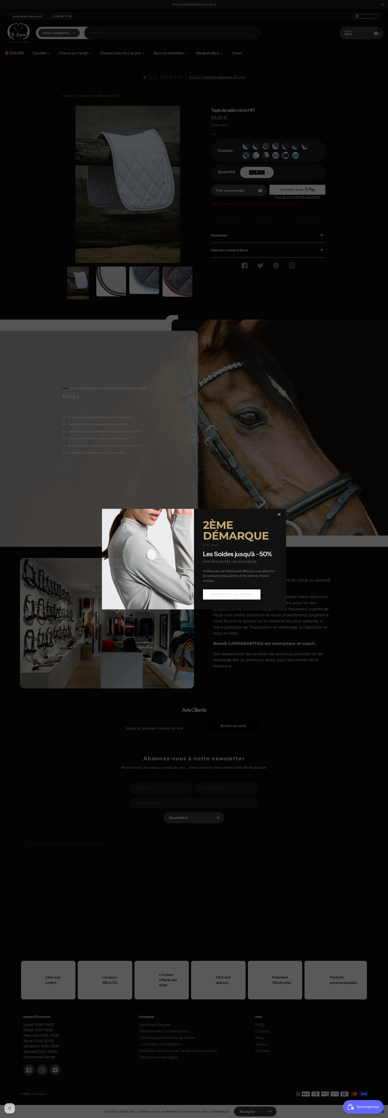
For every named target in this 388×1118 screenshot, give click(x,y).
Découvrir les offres (231, 594)
